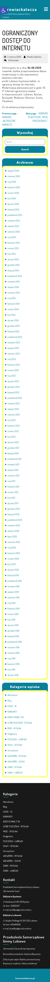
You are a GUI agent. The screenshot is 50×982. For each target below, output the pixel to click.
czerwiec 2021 (13, 475)
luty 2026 (12, 198)
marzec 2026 (13, 192)
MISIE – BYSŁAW (14, 728)
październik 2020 (15, 520)
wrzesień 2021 (13, 464)
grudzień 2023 (14, 326)
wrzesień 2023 (14, 342)
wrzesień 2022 (14, 403)
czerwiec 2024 (14, 292)
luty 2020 (12, 564)
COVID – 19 (12, 706)
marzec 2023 (13, 370)
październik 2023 (15, 337)
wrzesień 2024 (14, 281)
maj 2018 (11, 658)
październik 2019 (15, 580)
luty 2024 (11, 314)
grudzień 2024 (13, 265)
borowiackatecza (19, 9)
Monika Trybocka (34, 55)
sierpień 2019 (13, 592)
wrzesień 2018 (13, 647)
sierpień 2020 (13, 531)
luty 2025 (12, 253)
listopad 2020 (13, 514)
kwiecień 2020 (14, 553)
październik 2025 (15, 215)
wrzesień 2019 (13, 586)
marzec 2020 (13, 558)
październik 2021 (15, 459)
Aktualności (13, 695)
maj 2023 (12, 359)
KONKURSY (12, 711)
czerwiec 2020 (14, 542)
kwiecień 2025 (14, 242)
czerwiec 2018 (13, 653)
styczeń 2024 (13, 320)
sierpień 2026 (13, 170)
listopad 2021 (13, 453)
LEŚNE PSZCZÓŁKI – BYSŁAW (20, 722)
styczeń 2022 (13, 442)
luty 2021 (11, 497)
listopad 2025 (13, 209)
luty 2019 (11, 619)
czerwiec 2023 (14, 353)
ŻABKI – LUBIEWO (15, 772)
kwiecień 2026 (14, 187)
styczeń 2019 (13, 625)
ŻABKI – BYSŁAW (15, 767)
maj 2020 (12, 547)
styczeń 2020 (13, 569)
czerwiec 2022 (14, 414)
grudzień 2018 (13, 630)
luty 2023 (12, 375)
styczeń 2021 (13, 503)
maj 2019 (11, 603)
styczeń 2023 (13, 381)
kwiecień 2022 (14, 425)
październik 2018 (15, 641)
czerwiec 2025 (14, 231)
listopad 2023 (13, 331)
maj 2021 (11, 481)
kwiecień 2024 (14, 303)
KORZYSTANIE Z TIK (16, 717)
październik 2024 (15, 276)
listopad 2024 (13, 270)
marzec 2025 (13, 248)
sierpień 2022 (13, 409)
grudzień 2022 (14, 386)
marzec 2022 (13, 431)
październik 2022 (15, 398)
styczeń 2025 (13, 259)
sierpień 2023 (13, 348)
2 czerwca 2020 (14, 55)
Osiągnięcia (12, 733)
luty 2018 (11, 669)
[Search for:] (25, 142)
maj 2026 (12, 181)
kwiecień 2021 (13, 486)
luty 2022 (12, 436)
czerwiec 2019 (13, 597)
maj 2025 (12, 237)
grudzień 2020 (14, 508)
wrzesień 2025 (14, 220)
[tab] (46, 9)
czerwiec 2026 (14, 176)
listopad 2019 (13, 575)
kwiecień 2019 (13, 608)
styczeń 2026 (13, 204)
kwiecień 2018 (13, 664)
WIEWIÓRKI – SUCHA (16, 761)
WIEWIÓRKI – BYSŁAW (17, 756)
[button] (3, 10)
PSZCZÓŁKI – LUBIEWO (17, 739)
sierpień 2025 (13, 226)
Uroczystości (13, 750)
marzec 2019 (13, 614)
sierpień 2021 (13, 470)
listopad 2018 (13, 636)
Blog (9, 700)
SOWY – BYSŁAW (15, 745)
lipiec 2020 (12, 536)
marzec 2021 (13, 492)
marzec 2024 (13, 309)
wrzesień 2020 (14, 525)
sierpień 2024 (13, 287)
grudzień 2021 (13, 447)
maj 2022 (12, 420)
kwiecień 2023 (14, 364)
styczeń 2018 (13, 675)
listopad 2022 (13, 392)
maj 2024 (12, 298)
